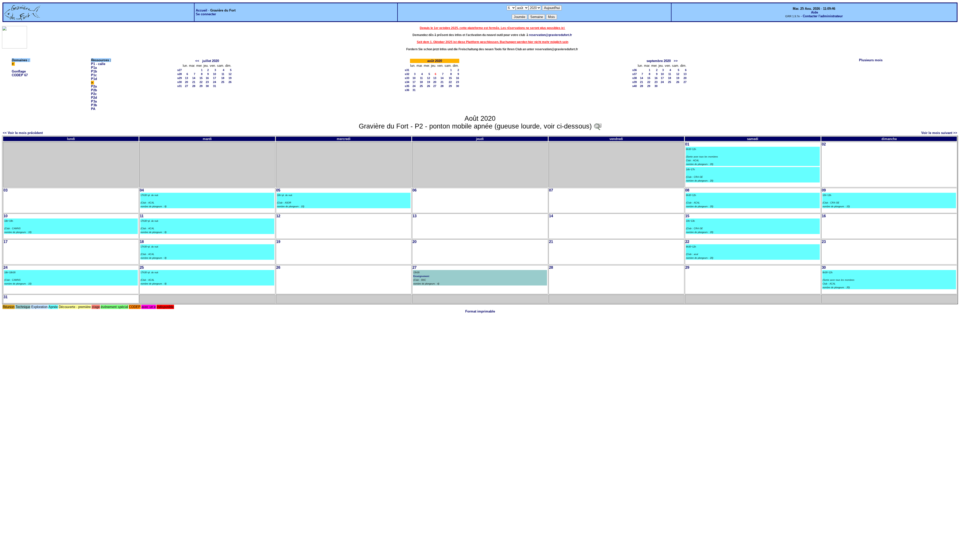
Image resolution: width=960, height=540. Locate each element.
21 (193, 82)
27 (186, 86)
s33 (407, 78)
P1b (94, 71)
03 (6, 190)
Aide (814, 12)
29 (201, 86)
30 (207, 86)
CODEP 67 (20, 75)
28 (193, 86)
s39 (634, 82)
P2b (94, 90)
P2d (94, 98)
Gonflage (19, 71)
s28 (179, 74)
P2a (94, 86)
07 (551, 190)
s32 (407, 74)
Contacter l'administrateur (823, 16)
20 (186, 82)
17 (214, 78)
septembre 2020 (658, 61)
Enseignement (421, 276)
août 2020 (434, 61)
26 (230, 82)
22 (201, 82)
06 (414, 190)
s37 (634, 74)
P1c (94, 75)
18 (222, 78)
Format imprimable (480, 311)
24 (214, 82)
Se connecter (206, 14)
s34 (407, 82)
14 (193, 78)
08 (687, 190)
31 (214, 86)
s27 (179, 70)
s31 (179, 86)
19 (230, 78)
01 (687, 144)
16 (207, 78)
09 (824, 190)
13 (186, 78)
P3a (94, 101)
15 (201, 78)
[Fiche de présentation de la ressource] (597, 126)
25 (222, 82)
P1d (94, 79)
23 (207, 82)
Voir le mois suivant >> (939, 133)
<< (197, 61)
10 (214, 74)
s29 (179, 78)
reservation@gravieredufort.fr (550, 35)
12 (230, 74)
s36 (407, 90)
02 (824, 144)
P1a (94, 68)
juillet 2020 (210, 61)
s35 (407, 86)
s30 (179, 82)
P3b (94, 105)
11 (223, 74)
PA (93, 109)
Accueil (201, 10)
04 (142, 190)
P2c (94, 94)
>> (676, 61)
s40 (634, 86)
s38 (634, 78)
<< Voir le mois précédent (23, 133)
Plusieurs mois (870, 60)
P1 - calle (98, 64)
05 (278, 190)
